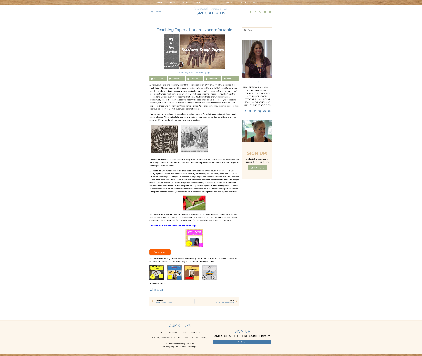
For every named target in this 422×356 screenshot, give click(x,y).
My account (173, 332)
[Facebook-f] (250, 11)
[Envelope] (270, 11)
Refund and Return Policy (196, 337)
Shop (161, 332)
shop (198, 2)
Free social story (160, 252)
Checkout (195, 332)
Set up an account (249, 2)
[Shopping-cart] (259, 111)
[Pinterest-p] (255, 11)
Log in (229, 2)
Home (159, 2)
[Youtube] (265, 11)
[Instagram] (260, 11)
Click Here (257, 167)
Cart (185, 332)
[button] (158, 78)
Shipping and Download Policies (166, 337)
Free (172, 2)
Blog (185, 2)
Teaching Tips (204, 73)
